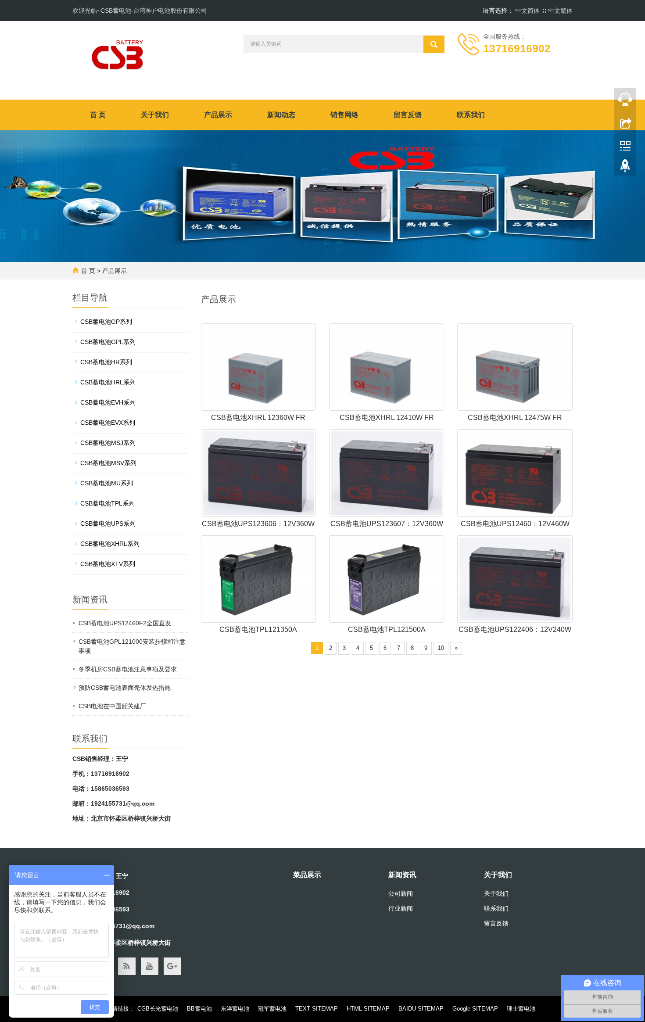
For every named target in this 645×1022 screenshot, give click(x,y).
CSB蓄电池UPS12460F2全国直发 (125, 623)
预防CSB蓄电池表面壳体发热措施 (125, 687)
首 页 (98, 114)
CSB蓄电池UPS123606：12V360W (258, 523)
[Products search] (433, 44)
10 (441, 648)
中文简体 (528, 10)
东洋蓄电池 (235, 1008)
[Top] (625, 168)
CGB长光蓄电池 (157, 1008)
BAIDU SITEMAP (421, 1008)
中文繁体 (560, 10)
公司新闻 (400, 893)
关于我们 (155, 114)
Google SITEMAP (475, 1008)
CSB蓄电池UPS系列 (108, 523)
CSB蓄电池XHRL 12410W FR (387, 417)
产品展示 (218, 114)
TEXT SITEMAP (316, 1008)
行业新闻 (400, 908)
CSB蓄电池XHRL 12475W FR (515, 417)
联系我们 (471, 114)
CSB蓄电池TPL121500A (387, 629)
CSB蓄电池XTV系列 (107, 563)
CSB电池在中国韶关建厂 (112, 706)
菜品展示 (307, 875)
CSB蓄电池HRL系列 (108, 382)
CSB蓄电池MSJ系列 (108, 442)
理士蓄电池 (521, 1008)
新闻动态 (281, 114)
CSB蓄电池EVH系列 (108, 402)
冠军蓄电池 (272, 1008)
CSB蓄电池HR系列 (106, 362)
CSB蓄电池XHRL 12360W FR (258, 417)
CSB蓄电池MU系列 (106, 483)
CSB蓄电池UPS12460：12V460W (515, 523)
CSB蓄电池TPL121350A (258, 629)
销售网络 (344, 114)
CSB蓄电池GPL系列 (108, 341)
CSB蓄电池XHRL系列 (110, 543)
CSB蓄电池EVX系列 (107, 422)
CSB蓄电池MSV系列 (108, 462)
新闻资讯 (402, 875)
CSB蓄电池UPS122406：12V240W (515, 629)
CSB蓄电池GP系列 (106, 321)
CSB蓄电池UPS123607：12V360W (386, 523)
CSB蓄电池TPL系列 (107, 503)
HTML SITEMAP (368, 1008)
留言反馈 (408, 114)
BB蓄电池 (199, 1008)
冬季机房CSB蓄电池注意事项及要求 (128, 669)
